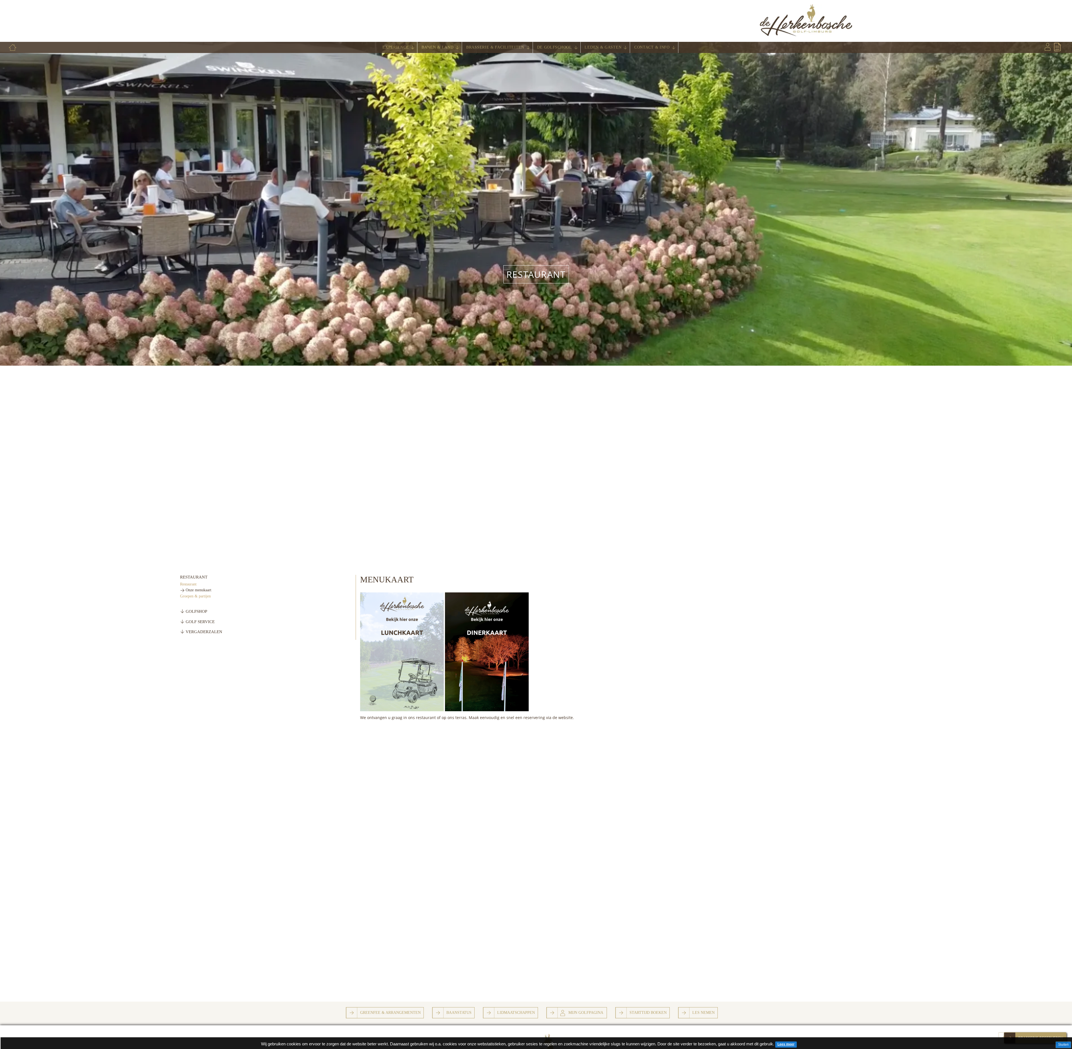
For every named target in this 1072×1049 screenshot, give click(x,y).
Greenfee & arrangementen (390, 1012)
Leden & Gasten (603, 47)
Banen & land (437, 47)
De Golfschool (554, 47)
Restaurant (536, 274)
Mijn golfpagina (585, 1012)
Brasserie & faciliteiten (495, 47)
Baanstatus (459, 1012)
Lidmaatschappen (516, 1012)
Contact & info (652, 47)
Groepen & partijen (195, 596)
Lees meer (786, 1044)
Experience (395, 47)
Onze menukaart (198, 590)
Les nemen (703, 1012)
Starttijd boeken (648, 1012)
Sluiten (1063, 1044)
